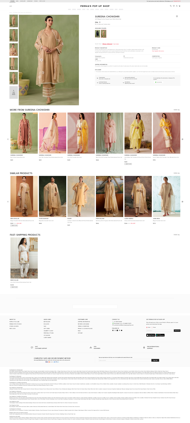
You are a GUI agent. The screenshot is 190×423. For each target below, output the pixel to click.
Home (11, 12)
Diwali (11, 413)
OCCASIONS (47, 335)
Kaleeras (49, 397)
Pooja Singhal (24, 371)
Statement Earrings (148, 397)
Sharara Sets (49, 388)
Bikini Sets (93, 388)
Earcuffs (53, 397)
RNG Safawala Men (133, 378)
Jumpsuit (126, 392)
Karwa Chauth (68, 413)
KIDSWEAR (29, 1)
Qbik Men (176, 377)
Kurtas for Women (30, 388)
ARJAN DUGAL (49, 378)
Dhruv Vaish (22, 377)
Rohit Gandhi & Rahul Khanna (80, 372)
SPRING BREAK (169, 378)
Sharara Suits (35, 402)
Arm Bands (70, 397)
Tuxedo (105, 392)
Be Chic (153, 383)
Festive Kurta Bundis (168, 392)
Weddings (62, 413)
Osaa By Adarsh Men (77, 371)
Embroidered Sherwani (42, 406)
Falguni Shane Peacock (62, 371)
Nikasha (139, 372)
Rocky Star (70, 371)
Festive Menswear (13, 393)
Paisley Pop (30, 385)
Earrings (16, 397)
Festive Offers (152, 388)
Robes (63, 392)
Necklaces (12, 397)
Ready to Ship (146, 388)
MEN (17, 1)
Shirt (56, 406)
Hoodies (60, 392)
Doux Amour (129, 383)
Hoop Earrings (172, 397)
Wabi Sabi (84, 377)
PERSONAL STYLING (49, 333)
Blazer (53, 406)
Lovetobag (124, 383)
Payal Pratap (25, 372)
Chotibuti (26, 410)
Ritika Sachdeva (42, 385)
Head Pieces (58, 397)
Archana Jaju (113, 373)
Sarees (24, 388)
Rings (27, 397)
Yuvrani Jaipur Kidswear (53, 410)
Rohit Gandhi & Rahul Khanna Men (144, 378)
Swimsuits (110, 388)
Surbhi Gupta (107, 373)
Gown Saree (135, 388)
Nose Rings (39, 397)
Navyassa (45, 410)
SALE (45, 326)
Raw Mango (12, 371)
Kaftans (57, 388)
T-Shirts (70, 392)
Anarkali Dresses (50, 402)
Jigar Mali (130, 373)
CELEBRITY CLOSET (48, 330)
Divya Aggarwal (26, 373)
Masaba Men (100, 378)
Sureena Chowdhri (107, 16)
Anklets (74, 397)
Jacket (49, 406)
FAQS (79, 330)
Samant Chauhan (13, 373)
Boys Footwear (69, 406)
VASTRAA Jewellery (62, 383)
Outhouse (56, 383)
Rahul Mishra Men (124, 378)
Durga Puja (52, 413)
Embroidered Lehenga (27, 402)
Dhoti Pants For (61, 402)
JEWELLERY (23, 1)
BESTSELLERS (47, 321)
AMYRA (169, 383)
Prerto (47, 385)
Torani (93, 373)
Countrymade (28, 377)
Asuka (88, 377)
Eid (24, 413)
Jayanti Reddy (131, 371)
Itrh (127, 373)
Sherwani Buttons (84, 392)
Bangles (30, 397)
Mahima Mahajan (150, 371)
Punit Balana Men (152, 377)
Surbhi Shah (19, 373)
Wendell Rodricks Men (14, 380)
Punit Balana (31, 372)
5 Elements (148, 383)
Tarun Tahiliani (103, 372)
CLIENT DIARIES (47, 337)
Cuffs (19, 397)
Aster (68, 383)
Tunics (60, 388)
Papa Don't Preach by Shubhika (16, 372)
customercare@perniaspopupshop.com (123, 325)
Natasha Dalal (18, 371)
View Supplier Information (158, 51)
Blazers (74, 392)
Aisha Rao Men (43, 378)
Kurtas (29, 392)
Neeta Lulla (149, 372)
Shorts (67, 392)
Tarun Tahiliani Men (170, 377)
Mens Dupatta (120, 392)
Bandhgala (114, 392)
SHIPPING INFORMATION (84, 321)
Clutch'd (51, 383)
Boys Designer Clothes (14, 406)
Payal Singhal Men (111, 378)
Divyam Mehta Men (42, 377)
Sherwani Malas (143, 392)
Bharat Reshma (121, 377)
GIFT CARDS (47, 328)
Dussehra (39, 413)
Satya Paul (30, 371)
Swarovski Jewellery (102, 397)
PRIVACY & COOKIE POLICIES (85, 328)
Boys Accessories (76, 406)
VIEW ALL (177, 109)
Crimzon (51, 385)
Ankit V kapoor (35, 377)
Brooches (36, 393)
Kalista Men (71, 378)
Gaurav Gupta (116, 372)
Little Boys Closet (39, 410)
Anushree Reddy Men (19, 378)
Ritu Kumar (67, 372)
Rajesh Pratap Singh (47, 372)
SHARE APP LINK (177, 330)
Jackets (100, 388)
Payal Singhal (110, 372)
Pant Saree (140, 388)
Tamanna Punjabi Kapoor (150, 373)
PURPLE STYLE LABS (14, 321)
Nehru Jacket (17, 392)
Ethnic (152, 392)
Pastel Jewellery (117, 397)
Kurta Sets (20, 388)
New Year (73, 413)
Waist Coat (43, 392)
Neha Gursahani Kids (69, 410)
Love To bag (40, 383)
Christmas (57, 413)
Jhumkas (162, 397)
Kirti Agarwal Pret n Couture (97, 410)
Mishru (156, 371)
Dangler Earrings (156, 397)
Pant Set (19, 393)
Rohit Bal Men (79, 377)
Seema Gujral (89, 372)
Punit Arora (118, 378)
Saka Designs (81, 410)
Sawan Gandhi (84, 373)
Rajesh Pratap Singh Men (52, 377)
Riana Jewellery (110, 383)
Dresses (41, 388)
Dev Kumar (131, 377)
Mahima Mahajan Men (92, 378)
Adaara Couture (136, 373)
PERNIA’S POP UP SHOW (16, 324)
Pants (35, 392)
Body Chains (64, 397)
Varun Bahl (144, 372)
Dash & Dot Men (16, 377)
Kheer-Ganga (103, 377)
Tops (54, 388)
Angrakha (110, 392)
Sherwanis (37, 388)
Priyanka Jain (49, 373)
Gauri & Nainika (124, 371)
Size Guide (116, 44)
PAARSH (105, 378)
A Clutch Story (136, 383)
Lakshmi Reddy (32, 410)
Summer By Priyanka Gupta (88, 371)
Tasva (11, 377)
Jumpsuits (105, 388)
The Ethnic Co (109, 377)
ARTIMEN (34, 378)
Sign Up (155, 360)
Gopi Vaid (64, 373)
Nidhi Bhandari (143, 383)
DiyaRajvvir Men (56, 378)
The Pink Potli (46, 383)
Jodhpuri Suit (100, 392)
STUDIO (36, 1)
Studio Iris (142, 373)
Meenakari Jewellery (93, 397)
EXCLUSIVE (46, 324)
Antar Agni (35, 371)
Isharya (17, 383)
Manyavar (107, 371)
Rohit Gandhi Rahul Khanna (125, 372)
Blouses (123, 388)
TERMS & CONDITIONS (83, 326)
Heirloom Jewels (80, 397)
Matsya (89, 373)
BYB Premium (106, 410)
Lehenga (21, 402)
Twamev (98, 377)
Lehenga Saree (129, 388)
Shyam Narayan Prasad (35, 373)
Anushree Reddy (41, 371)
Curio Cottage (12, 383)
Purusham (115, 377)
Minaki (105, 383)
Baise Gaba (96, 371)
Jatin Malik (12, 378)
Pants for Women (80, 388)
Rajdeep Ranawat (38, 372)
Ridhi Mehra (102, 371)
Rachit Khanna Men (28, 378)
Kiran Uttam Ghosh (142, 371)
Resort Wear (87, 388)
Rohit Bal (72, 372)
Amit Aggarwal (155, 372)
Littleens (76, 410)
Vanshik (59, 377)
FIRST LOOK (42, 1)
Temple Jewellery (124, 397)
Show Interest (107, 44)
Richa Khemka (122, 373)
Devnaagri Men (145, 377)
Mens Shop (175, 392)
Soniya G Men (163, 378)
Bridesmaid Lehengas (67, 388)
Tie (32, 393)
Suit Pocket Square (54, 392)
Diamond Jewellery (133, 397)
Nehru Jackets (30, 406)
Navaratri (35, 413)
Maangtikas (44, 397)
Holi (13, 413)
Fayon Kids (12, 410)
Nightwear (119, 388)
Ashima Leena (134, 372)
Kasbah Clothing (77, 378)
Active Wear (24, 393)
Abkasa (38, 378)
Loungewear (136, 392)
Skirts (97, 388)
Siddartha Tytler (96, 372)
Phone (154, 327)
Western (156, 392)
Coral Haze (157, 383)
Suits (32, 392)
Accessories (130, 392)
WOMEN (12, 1)
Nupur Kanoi (165, 371)
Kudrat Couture (84, 378)
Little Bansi (21, 410)
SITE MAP (80, 333)
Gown (45, 388)
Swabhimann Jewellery (85, 383)
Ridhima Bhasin (61, 372)
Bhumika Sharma (171, 372)
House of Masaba (70, 373)
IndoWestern (161, 392)
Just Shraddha (93, 383)
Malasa (102, 373)
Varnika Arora (34, 383)
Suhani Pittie (35, 385)
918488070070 (176, 1)
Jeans (89, 392)
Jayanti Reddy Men (34, 380)
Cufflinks (148, 392)
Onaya (119, 371)
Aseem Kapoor (172, 373)
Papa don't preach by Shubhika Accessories (18, 385)
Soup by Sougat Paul (57, 373)
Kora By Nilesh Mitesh (52, 380)
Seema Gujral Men (155, 378)
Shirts (21, 392)
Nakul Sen (160, 371)
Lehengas (11, 388)
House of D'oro (100, 383)
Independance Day (19, 413)
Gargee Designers (64, 378)
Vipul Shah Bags (164, 383)
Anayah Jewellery (117, 383)
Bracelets (23, 397)
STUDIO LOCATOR (14, 326)
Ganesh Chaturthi (45, 413)
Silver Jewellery (141, 397)
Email (149, 327)
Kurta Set (41, 402)
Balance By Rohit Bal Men (24, 380)
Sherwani (25, 392)
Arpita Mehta (77, 373)
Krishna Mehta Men (138, 377)
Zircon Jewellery (110, 397)
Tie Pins (47, 392)
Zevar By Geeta (76, 383)
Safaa (118, 373)
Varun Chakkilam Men (43, 380)
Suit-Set (78, 392)
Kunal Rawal (93, 377)
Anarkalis (16, 388)
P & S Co (16, 410)
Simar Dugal (97, 373)
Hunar (71, 383)
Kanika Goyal (43, 373)
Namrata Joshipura (163, 372)
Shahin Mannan (159, 373)
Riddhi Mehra (54, 372)
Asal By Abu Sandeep (49, 371)
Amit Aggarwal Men (161, 377)
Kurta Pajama (94, 392)
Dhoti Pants (74, 388)
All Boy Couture (88, 410)
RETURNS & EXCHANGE (83, 324)
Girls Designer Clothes (14, 402)
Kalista (136, 371)
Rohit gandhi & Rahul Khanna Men (68, 377)
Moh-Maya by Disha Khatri (25, 383)
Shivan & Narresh (113, 371)
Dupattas (114, 388)
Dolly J (55, 371)
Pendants (86, 397)
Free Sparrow (61, 410)
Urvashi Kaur (165, 373)
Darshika (126, 377)
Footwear (29, 393)
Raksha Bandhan (28, 413)
